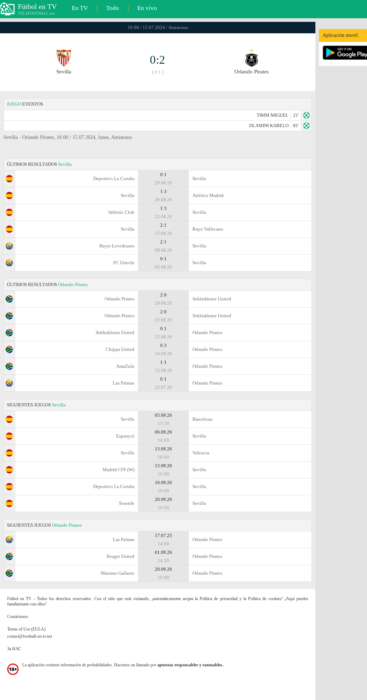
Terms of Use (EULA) (26, 629)
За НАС (14, 648)
